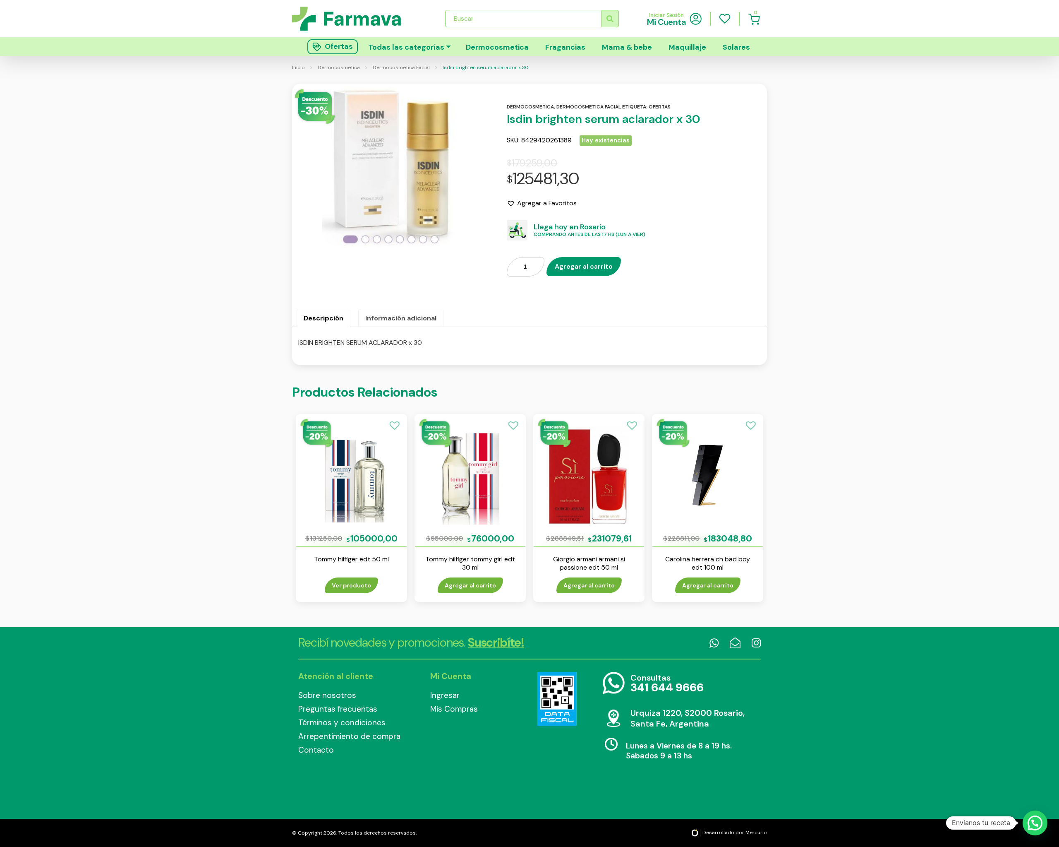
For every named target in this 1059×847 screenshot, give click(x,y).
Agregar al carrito (584, 266)
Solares (736, 47)
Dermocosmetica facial (588, 106)
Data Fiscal (556, 699)
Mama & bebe (627, 47)
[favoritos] (725, 18)
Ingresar (445, 695)
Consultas (667, 683)
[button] (542, 203)
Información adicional (400, 318)
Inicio (298, 67)
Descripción (323, 318)
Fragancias (565, 47)
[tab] (323, 318)
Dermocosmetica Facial (401, 67)
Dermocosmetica (497, 47)
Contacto (316, 750)
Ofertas (660, 106)
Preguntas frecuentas (337, 709)
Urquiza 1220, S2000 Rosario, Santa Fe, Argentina (687, 718)
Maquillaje (687, 47)
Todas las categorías (406, 47)
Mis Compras (454, 709)
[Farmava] (352, 18)
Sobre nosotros (327, 695)
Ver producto (351, 585)
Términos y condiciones (342, 722)
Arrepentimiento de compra (349, 736)
